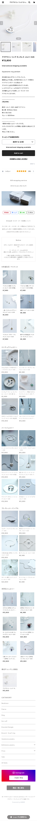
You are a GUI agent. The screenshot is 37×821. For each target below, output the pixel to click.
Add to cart (18, 153)
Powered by (16, 802)
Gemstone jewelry (8, 739)
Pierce (4, 709)
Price (3, 751)
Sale (3, 757)
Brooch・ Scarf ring (8, 733)
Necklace (5, 703)
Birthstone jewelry (8, 745)
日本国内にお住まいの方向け (18, 159)
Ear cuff (4, 721)
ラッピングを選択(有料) (10, 137)
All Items (4, 763)
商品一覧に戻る (18, 788)
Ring (3, 715)
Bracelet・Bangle (7, 727)
